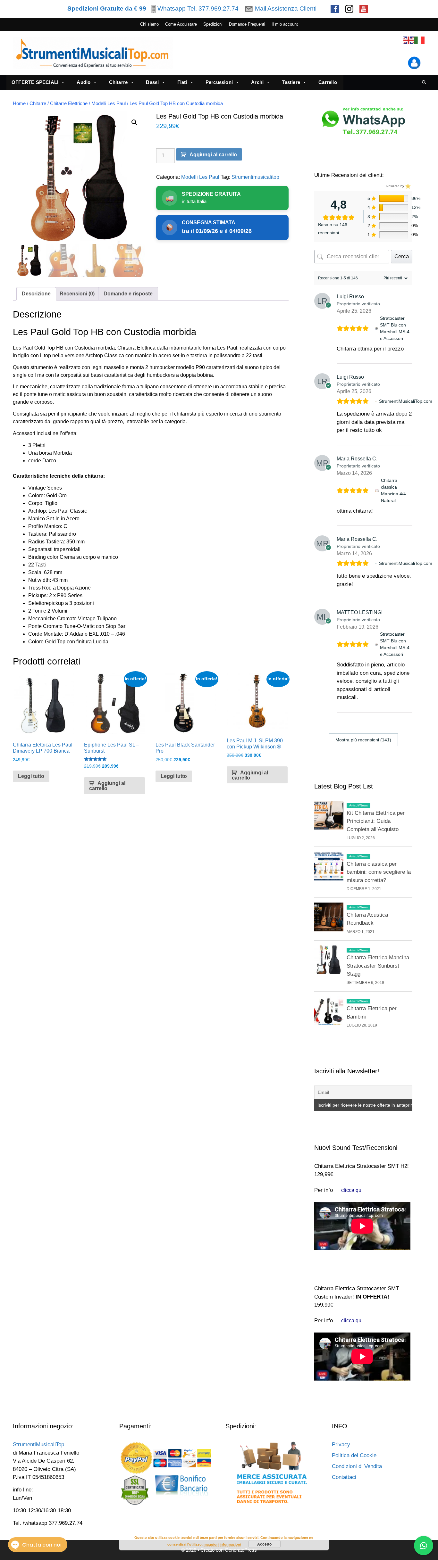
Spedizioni (213, 24)
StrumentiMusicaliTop (38, 1444)
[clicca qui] (351, 1190)
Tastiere (291, 82)
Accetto (264, 1544)
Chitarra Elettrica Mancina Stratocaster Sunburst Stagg (378, 965)
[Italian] (419, 40)
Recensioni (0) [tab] (77, 293)
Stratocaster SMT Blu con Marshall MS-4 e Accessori (394, 328)
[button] (134, 122)
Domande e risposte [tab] (128, 293)
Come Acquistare (181, 24)
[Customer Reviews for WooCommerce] (407, 186)
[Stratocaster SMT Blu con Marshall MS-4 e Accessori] (376, 328)
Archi (257, 82)
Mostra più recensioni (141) (363, 739)
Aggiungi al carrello (213, 154)
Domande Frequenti (247, 24)
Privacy (341, 1444)
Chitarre (118, 82)
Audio (83, 82)
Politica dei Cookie (354, 1455)
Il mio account (285, 24)
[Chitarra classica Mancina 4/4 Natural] (376, 490)
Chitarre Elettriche (69, 103)
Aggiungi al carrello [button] (107, 785)
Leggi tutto (31, 776)
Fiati (182, 82)
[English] (408, 40)
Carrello (327, 82)
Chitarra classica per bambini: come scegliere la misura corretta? (379, 872)
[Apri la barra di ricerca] (424, 82)
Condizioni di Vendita (357, 1466)
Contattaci (344, 1477)
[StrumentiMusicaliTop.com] (376, 401)
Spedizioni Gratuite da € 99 (106, 8)
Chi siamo (149, 24)
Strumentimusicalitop (255, 177)
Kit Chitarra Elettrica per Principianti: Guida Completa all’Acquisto (376, 821)
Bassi (152, 82)
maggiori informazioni (222, 1544)
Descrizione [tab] (36, 293)
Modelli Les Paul (108, 103)
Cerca (401, 256)
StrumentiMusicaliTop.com (405, 401)
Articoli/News (358, 805)
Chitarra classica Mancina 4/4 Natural (393, 490)
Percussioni (219, 82)
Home (19, 103)
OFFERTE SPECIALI (35, 82)
